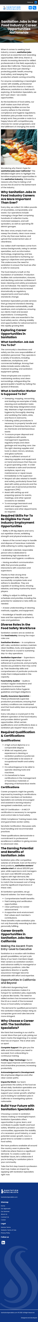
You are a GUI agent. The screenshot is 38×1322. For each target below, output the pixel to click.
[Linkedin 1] (3, 1242)
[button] (30, 8)
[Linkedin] (35, 2)
